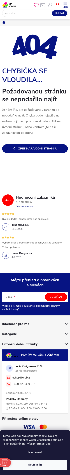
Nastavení (35, 452)
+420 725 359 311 (24, 384)
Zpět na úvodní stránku (37, 149)
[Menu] (65, 4)
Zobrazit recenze (24, 206)
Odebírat (56, 297)
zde (48, 444)
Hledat (59, 13)
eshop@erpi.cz (21, 377)
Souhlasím (35, 465)
